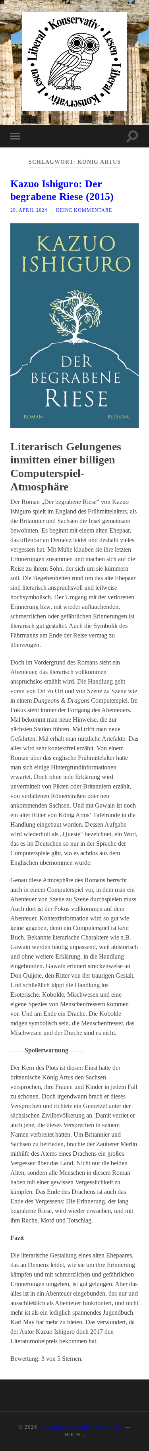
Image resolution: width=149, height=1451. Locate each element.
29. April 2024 (28, 210)
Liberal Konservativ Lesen (81, 1427)
